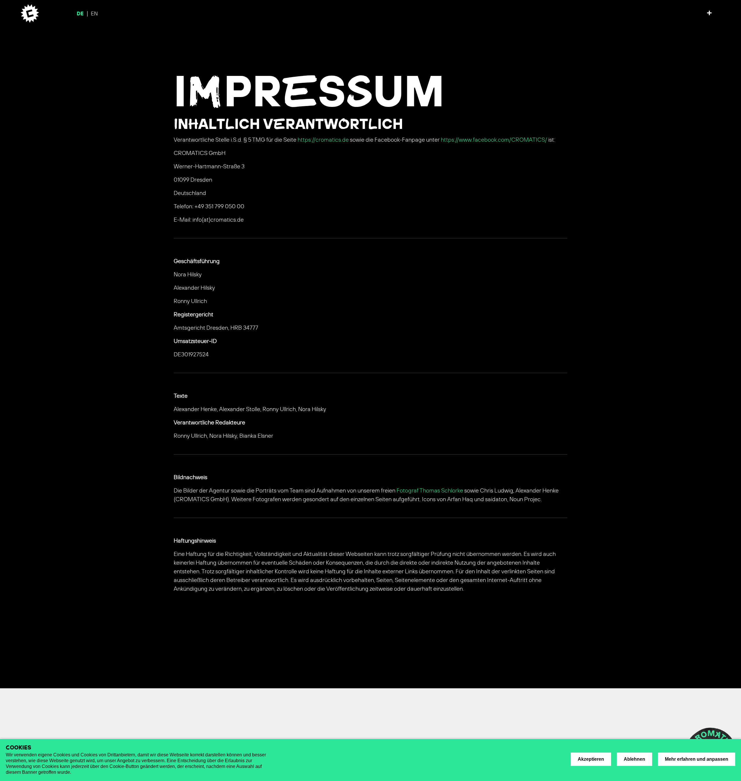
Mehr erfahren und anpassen (696, 759)
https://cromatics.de (323, 140)
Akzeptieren (591, 759)
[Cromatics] (28, 13)
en (94, 14)
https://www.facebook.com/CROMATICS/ (494, 140)
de (81, 14)
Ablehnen (634, 759)
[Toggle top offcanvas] (709, 14)
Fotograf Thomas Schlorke (430, 491)
